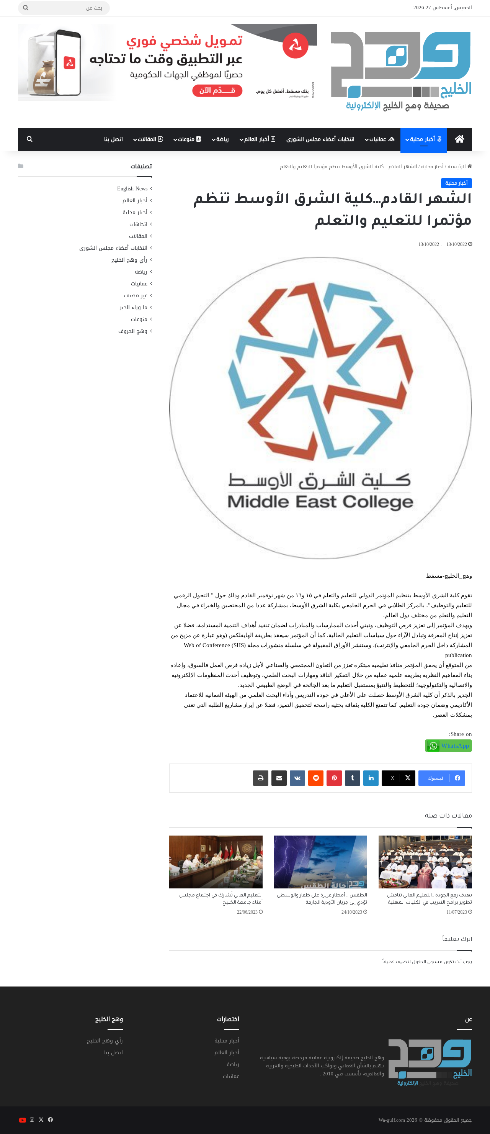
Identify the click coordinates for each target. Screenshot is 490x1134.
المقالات (148, 139)
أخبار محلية (423, 139)
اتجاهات (138, 224)
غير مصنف (135, 296)
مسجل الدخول (427, 962)
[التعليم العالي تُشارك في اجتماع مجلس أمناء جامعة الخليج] (216, 862)
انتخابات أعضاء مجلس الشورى (320, 139)
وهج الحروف (132, 331)
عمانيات (378, 139)
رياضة (222, 139)
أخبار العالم (257, 139)
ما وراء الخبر (133, 307)
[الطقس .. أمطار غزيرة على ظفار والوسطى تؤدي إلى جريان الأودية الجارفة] (321, 862)
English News (132, 189)
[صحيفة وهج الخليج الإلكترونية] (401, 72)
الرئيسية (457, 166)
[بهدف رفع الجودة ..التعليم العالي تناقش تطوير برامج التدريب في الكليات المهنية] (425, 862)
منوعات (187, 139)
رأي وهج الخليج (129, 260)
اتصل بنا (113, 139)
